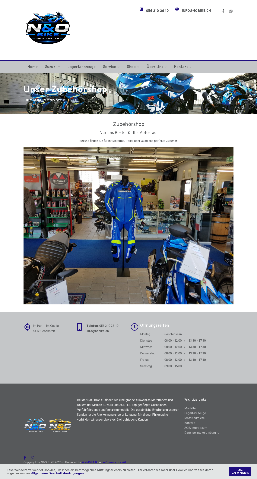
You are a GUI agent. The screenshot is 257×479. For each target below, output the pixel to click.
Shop (131, 67)
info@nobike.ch (196, 11)
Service (109, 67)
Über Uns (155, 67)
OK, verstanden (240, 471)
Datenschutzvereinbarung (201, 432)
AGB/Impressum (195, 428)
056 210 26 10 (157, 11)
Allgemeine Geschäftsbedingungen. (58, 473)
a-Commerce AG (114, 462)
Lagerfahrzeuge (81, 67)
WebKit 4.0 (89, 462)
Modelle (190, 408)
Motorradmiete (194, 418)
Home (32, 67)
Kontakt (181, 67)
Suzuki (50, 67)
